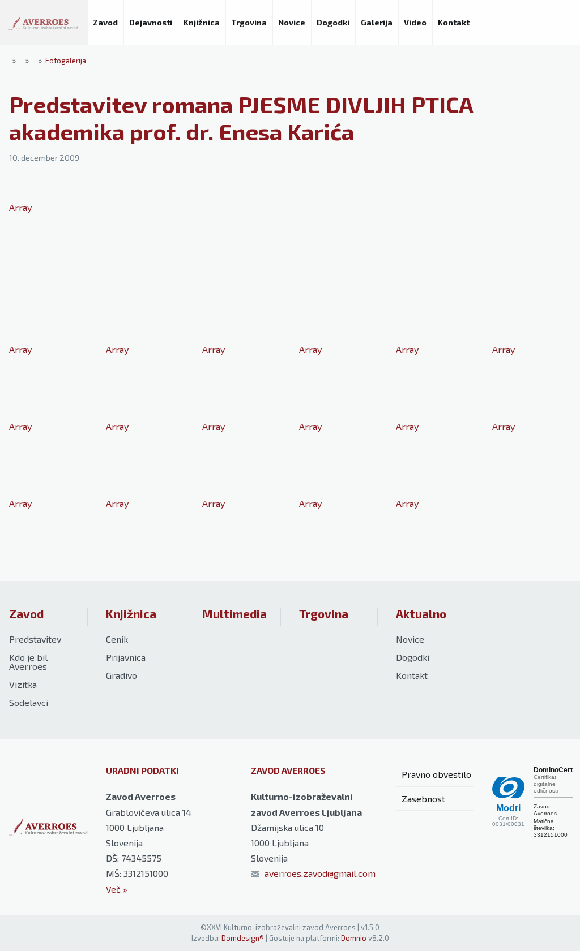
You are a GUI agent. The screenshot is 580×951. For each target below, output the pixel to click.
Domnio (353, 938)
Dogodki (412, 657)
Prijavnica (126, 657)
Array (20, 207)
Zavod (26, 613)
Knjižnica (131, 613)
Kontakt (412, 675)
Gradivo (121, 675)
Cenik (117, 639)
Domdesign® (242, 938)
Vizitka (23, 684)
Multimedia (234, 613)
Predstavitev (35, 639)
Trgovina (323, 613)
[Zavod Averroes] (43, 22)
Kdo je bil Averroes (28, 662)
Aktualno (421, 613)
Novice (410, 639)
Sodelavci (28, 702)
